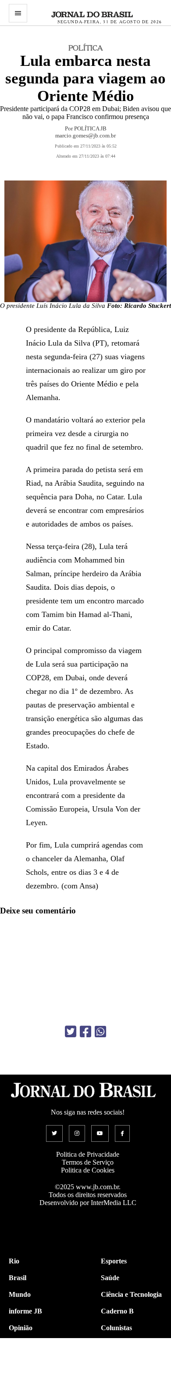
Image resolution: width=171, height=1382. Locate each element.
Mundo (20, 1294)
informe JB (25, 1311)
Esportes (114, 1261)
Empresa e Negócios (130, 1361)
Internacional (29, 1361)
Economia (116, 1344)
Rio (14, 1261)
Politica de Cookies (87, 1170)
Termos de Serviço (88, 1162)
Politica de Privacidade (87, 1154)
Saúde (110, 1277)
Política (20, 1344)
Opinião (20, 1327)
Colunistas (116, 1327)
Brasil (17, 1277)
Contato (21, 1378)
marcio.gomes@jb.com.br (85, 135)
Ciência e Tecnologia (131, 1294)
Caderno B (117, 1311)
